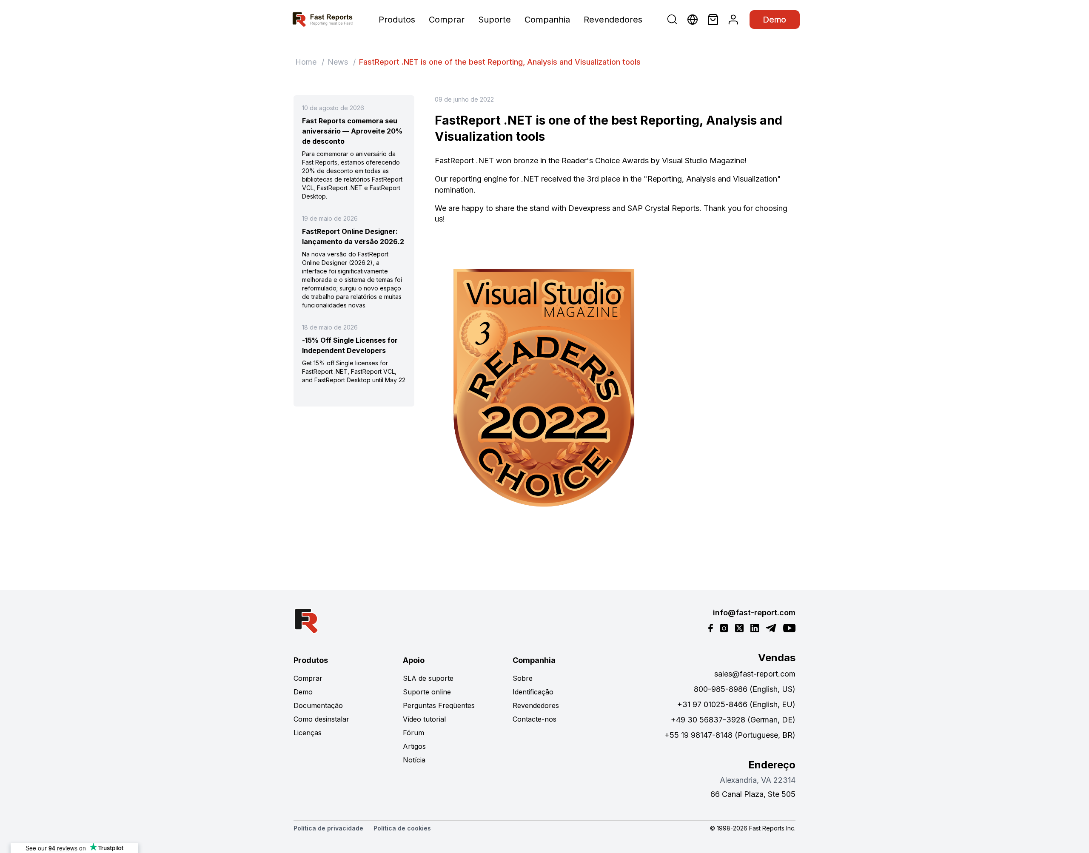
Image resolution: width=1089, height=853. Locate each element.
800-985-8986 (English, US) (744, 689)
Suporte (494, 19)
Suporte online (427, 692)
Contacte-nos (534, 719)
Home (305, 61)
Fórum (413, 732)
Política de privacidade (328, 828)
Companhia (547, 19)
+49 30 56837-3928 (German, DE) (733, 719)
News (338, 61)
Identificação (533, 692)
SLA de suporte (428, 678)
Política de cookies (402, 828)
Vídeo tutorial (424, 719)
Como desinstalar (321, 719)
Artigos (414, 746)
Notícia (414, 760)
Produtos (397, 19)
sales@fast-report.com (754, 673)
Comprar (447, 19)
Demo (774, 19)
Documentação (318, 705)
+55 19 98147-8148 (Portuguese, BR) (729, 735)
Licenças (308, 732)
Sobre (523, 678)
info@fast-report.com (754, 612)
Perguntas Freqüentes (439, 705)
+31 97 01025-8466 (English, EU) (736, 704)
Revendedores (613, 19)
